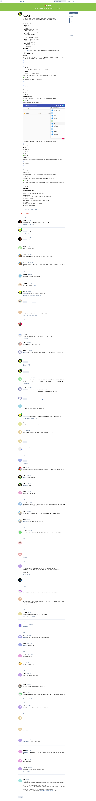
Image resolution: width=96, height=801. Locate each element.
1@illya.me (34, 301)
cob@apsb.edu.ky (43, 399)
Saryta (25, 231)
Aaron (25, 239)
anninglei (26, 485)
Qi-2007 (25, 521)
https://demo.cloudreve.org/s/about (47, 790)
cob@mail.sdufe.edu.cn (51, 399)
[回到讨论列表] (1, 1)
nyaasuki (26, 293)
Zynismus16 (26, 741)
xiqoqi (25, 477)
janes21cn (26, 361)
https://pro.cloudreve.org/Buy (32, 20)
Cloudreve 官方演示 (26, 50)
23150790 (26, 626)
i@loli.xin (34, 285)
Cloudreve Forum (22, 1)
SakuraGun (26, 416)
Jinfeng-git (26, 371)
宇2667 (25, 645)
